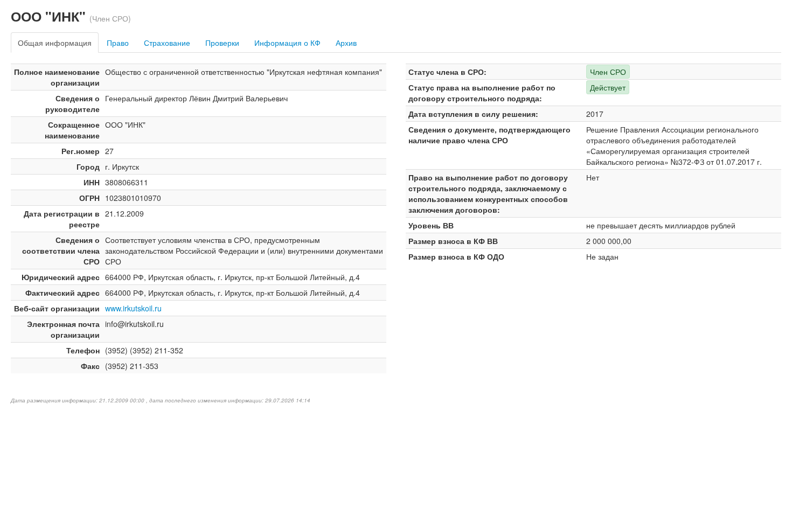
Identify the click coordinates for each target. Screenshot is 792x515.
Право (118, 42)
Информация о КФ (287, 42)
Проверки (222, 42)
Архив (346, 42)
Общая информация (55, 42)
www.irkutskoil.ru (133, 308)
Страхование (167, 42)
